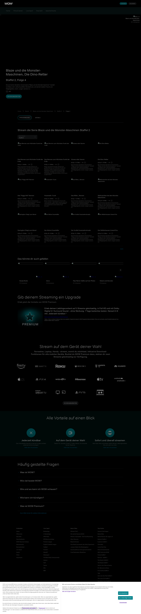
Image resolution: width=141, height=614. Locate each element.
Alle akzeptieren (123, 593)
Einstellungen (123, 602)
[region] (70, 598)
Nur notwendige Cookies (125, 598)
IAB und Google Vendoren (69, 591)
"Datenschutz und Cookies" (29, 608)
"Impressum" (42, 608)
